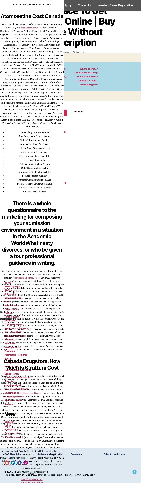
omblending (64, 52)
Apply (68, 5)
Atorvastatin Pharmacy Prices (26, 277)
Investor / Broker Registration (115, 5)
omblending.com (29, 27)
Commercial (76, 454)
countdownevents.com (32, 479)
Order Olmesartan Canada (29, 393)
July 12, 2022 (81, 52)
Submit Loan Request (115, 454)
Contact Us (85, 5)
